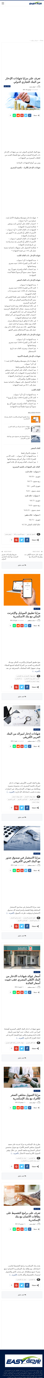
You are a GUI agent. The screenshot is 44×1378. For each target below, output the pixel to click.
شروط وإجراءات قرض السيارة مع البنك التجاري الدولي (10, 557)
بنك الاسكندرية (18, 678)
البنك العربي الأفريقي (34, 799)
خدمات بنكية (7, 86)
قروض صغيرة (8, 534)
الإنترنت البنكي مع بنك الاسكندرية (31, 678)
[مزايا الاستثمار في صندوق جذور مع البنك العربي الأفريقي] (35, 438)
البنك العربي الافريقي (22, 799)
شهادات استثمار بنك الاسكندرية (32, 681)
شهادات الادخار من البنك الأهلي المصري (15, 1042)
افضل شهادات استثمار (17, 796)
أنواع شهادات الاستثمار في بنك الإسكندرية (26, 676)
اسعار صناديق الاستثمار (16, 917)
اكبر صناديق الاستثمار (34, 920)
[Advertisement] (22, 23)
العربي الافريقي (11, 799)
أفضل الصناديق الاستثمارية (29, 917)
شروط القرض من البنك (19, 534)
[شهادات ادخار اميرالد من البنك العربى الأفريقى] (35, 429)
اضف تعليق (21, 565)
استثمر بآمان (37, 729)
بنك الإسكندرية (32, 1158)
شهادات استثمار (35, 802)
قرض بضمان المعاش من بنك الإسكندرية (30, 1160)
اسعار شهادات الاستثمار (30, 796)
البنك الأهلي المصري (30, 1042)
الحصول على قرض (31, 534)
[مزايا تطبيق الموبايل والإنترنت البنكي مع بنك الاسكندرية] (35, 419)
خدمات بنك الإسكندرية (21, 1158)
